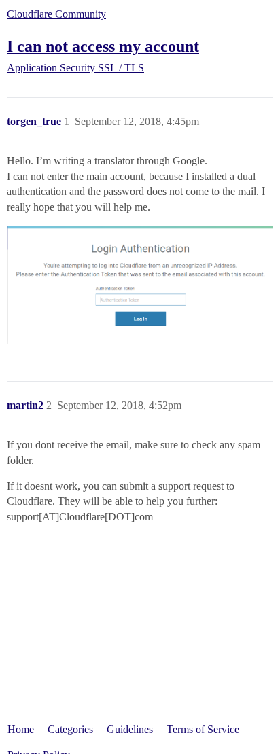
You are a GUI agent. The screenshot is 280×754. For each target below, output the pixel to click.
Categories (70, 729)
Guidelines (130, 729)
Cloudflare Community (56, 14)
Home (20, 729)
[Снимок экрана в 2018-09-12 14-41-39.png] (140, 285)
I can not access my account (103, 46)
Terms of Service (203, 729)
